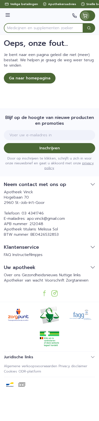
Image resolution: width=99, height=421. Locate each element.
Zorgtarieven (77, 280)
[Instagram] (54, 293)
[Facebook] (44, 293)
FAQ (7, 255)
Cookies (10, 371)
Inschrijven (49, 148)
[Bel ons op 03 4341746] (74, 15)
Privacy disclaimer (73, 366)
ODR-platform (30, 371)
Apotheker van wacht (23, 280)
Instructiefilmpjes (27, 255)
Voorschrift (54, 280)
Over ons (12, 275)
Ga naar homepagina (29, 78)
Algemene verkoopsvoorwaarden (30, 366)
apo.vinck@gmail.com (46, 218)
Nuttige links (70, 275)
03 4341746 (33, 213)
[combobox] (43, 28)
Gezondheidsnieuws (40, 275)
